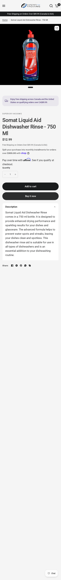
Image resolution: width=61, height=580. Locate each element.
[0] (56, 6)
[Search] (51, 6)
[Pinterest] (21, 265)
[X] (16, 265)
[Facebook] (12, 265)
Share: (5, 266)
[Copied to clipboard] (30, 265)
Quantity (6, 168)
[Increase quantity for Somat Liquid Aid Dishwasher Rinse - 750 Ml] (15, 174)
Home (5, 20)
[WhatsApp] (25, 265)
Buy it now (30, 196)
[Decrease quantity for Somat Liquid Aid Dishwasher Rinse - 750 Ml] (5, 174)
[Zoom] (56, 28)
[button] (30, 206)
